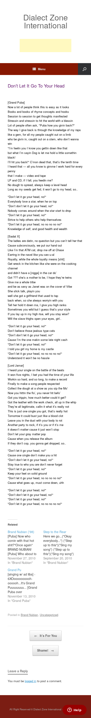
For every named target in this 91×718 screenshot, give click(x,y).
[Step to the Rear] (61, 547)
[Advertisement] (45, 45)
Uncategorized (49, 615)
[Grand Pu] (25, 585)
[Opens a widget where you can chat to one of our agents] (74, 710)
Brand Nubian (29, 615)
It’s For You (45, 635)
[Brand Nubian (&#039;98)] (25, 547)
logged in (30, 681)
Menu (42, 69)
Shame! (45, 650)
